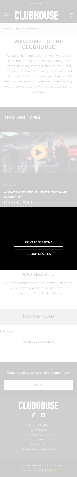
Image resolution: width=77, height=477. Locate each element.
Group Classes (38, 254)
